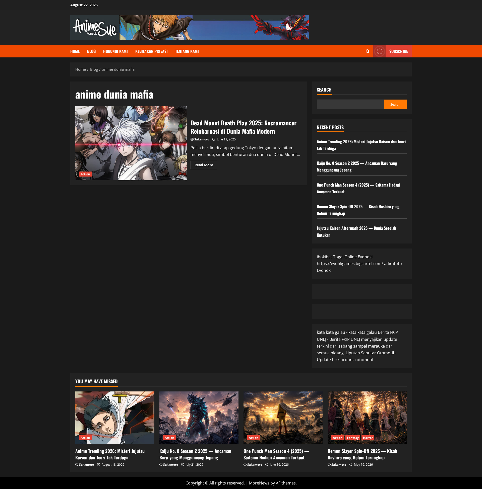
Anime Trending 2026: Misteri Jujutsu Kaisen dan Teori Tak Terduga (110, 454)
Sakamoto (201, 139)
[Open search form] (368, 51)
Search (324, 90)
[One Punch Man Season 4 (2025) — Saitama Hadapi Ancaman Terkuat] (283, 417)
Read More (206, 165)
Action (85, 174)
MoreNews (259, 483)
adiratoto (393, 263)
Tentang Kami (187, 51)
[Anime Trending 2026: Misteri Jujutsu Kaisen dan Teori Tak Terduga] (114, 417)
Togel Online (345, 257)
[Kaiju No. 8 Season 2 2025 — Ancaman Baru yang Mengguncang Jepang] (198, 417)
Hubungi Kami (115, 51)
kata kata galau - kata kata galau (347, 332)
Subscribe (398, 51)
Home (75, 51)
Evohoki (365, 257)
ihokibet (324, 257)
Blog (91, 51)
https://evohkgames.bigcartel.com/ (350, 263)
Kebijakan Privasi (151, 51)
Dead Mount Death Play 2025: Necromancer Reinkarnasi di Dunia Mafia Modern (131, 143)
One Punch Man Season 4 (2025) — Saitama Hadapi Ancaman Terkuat (276, 454)
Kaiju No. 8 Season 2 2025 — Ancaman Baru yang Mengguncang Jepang (195, 454)
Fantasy (353, 438)
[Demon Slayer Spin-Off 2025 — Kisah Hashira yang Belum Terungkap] (367, 417)
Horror (368, 438)
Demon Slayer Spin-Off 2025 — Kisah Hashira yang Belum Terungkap (362, 454)
